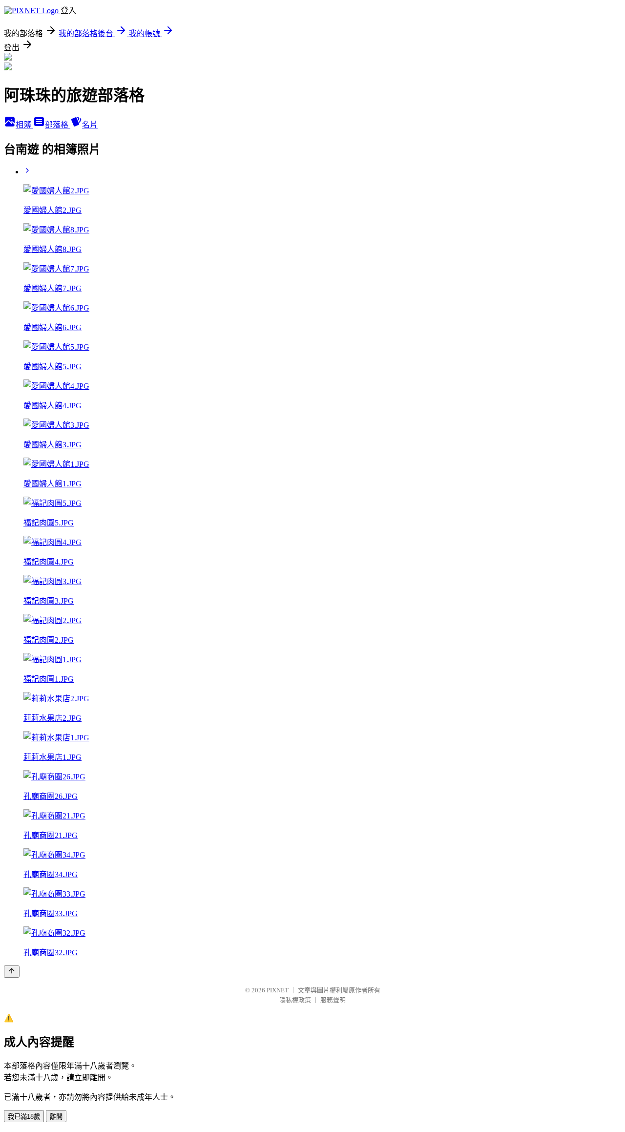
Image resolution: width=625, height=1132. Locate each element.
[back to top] (12, 971)
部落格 (57, 125)
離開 (56, 1116)
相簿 (24, 125)
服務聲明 (333, 1000)
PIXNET (278, 990)
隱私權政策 (295, 1000)
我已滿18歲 (24, 1116)
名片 (90, 125)
